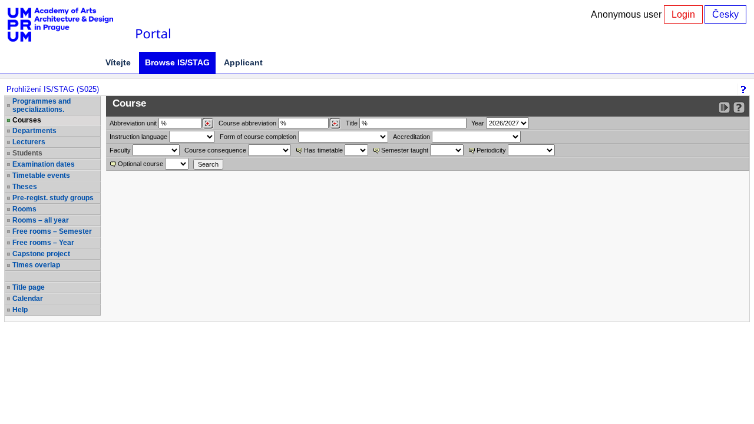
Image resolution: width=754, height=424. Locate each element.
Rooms (24, 209)
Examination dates (43, 164)
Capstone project (41, 254)
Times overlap (36, 265)
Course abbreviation (247, 123)
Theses (24, 187)
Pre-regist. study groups (53, 198)
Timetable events (41, 175)
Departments (34, 131)
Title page (28, 287)
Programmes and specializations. (41, 105)
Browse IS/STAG (177, 62)
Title (352, 123)
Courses (26, 120)
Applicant (243, 62)
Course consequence (215, 150)
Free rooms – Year (43, 242)
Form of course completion (258, 136)
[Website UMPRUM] (66, 25)
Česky (725, 14)
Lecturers (28, 142)
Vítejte (118, 62)
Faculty (120, 150)
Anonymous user (627, 14)
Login (683, 14)
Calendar (27, 298)
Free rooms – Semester (52, 231)
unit (133, 123)
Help (20, 310)
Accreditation (411, 136)
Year (477, 123)
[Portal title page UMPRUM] (152, 25)
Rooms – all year (40, 220)
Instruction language (138, 136)
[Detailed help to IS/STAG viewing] (739, 107)
